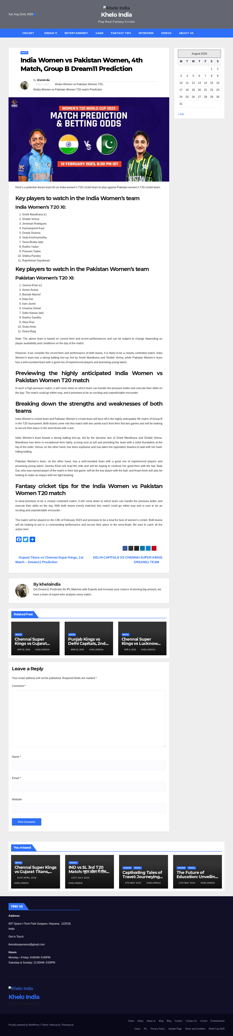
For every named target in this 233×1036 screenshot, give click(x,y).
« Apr (181, 114)
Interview (146, 33)
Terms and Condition (195, 1028)
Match (24, 53)
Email (16, 778)
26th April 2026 (27, 878)
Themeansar (67, 1025)
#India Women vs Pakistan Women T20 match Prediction (67, 89)
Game (99, 33)
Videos (166, 33)
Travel (137, 868)
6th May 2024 (133, 883)
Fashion (127, 868)
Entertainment (76, 33)
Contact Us (191, 1021)
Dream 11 (50, 33)
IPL (145, 1028)
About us (186, 33)
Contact (178, 1021)
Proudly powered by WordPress (24, 1025)
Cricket (28, 33)
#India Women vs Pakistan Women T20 (79, 84)
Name (16, 756)
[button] (223, 33)
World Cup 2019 (216, 1028)
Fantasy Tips (121, 33)
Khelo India (116, 14)
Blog (161, 1021)
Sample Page (175, 1028)
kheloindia (43, 80)
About (140, 1021)
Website (17, 799)
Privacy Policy (158, 1028)
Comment (18, 685)
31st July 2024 (80, 878)
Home (131, 1021)
